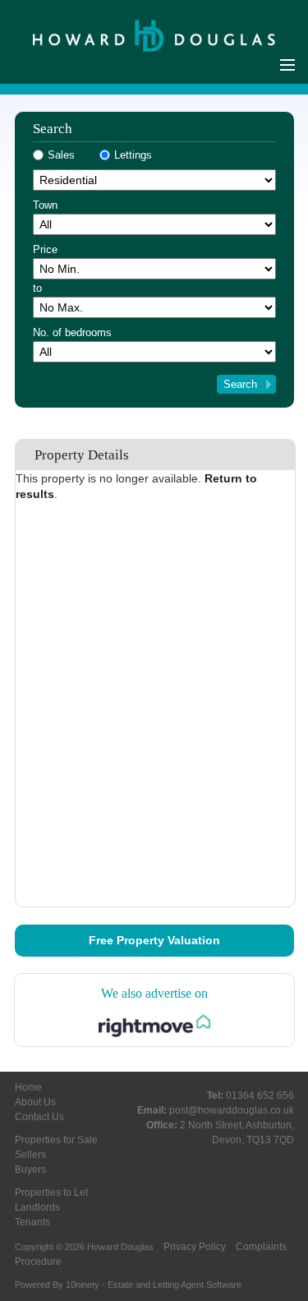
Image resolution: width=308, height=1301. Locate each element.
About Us (35, 1102)
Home (28, 1087)
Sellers (30, 1154)
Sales (61, 155)
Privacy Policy (194, 1247)
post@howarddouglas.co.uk (231, 1110)
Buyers (30, 1169)
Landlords (37, 1207)
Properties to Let (51, 1192)
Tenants (32, 1222)
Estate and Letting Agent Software (174, 1284)
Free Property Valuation (154, 940)
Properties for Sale (56, 1140)
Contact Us (39, 1117)
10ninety (82, 1284)
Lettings (133, 155)
